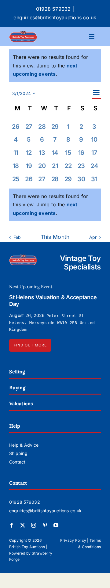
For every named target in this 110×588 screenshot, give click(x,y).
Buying (17, 387)
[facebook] (11, 525)
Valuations (21, 403)
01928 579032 (53, 9)
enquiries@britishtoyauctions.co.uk (54, 17)
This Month (55, 237)
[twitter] (22, 525)
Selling (17, 371)
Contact (17, 461)
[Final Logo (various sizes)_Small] (23, 33)
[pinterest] (44, 525)
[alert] (55, 205)
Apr (93, 237)
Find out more (30, 345)
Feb (17, 237)
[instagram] (33, 525)
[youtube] (55, 525)
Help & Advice (23, 445)
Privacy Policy (73, 540)
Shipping (18, 453)
